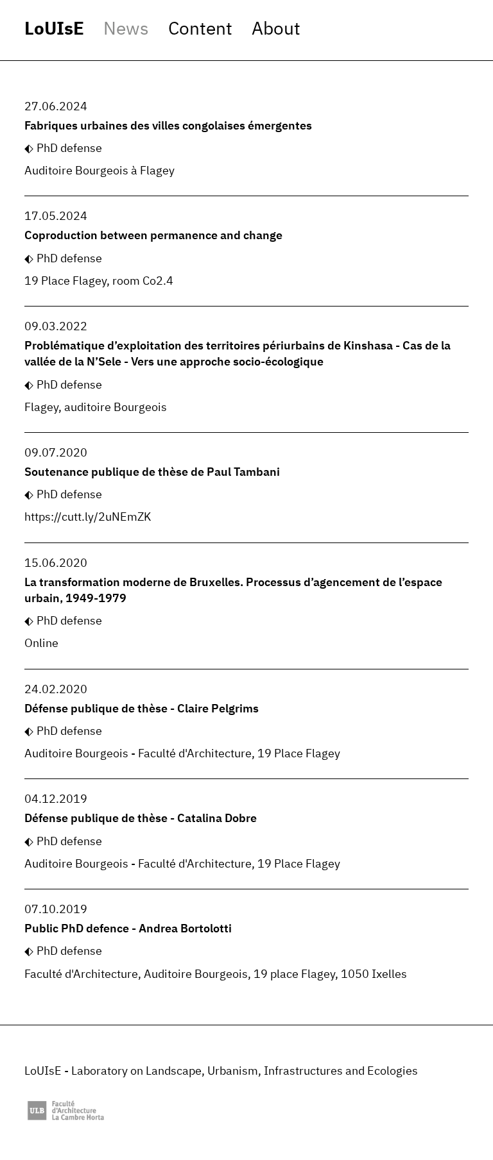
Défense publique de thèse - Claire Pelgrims (141, 709)
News (126, 29)
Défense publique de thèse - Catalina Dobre (140, 819)
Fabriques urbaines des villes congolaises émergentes (168, 126)
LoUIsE (54, 29)
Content (200, 29)
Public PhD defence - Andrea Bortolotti (128, 929)
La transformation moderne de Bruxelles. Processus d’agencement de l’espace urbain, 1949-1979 (233, 591)
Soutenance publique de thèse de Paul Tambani (152, 472)
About (276, 29)
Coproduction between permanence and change (153, 236)
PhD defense (69, 149)
